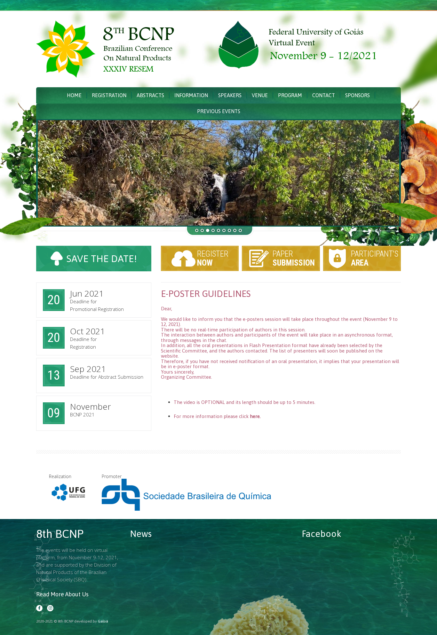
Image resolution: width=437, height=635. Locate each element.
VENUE (260, 95)
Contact (323, 95)
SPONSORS (357, 95)
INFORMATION (191, 95)
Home (74, 95)
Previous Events (218, 111)
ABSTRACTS (150, 95)
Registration (109, 95)
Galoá (103, 621)
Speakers (230, 95)
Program (290, 95)
